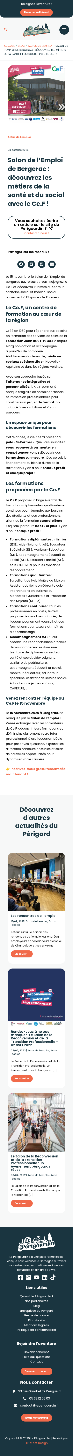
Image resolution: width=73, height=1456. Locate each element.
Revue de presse (36, 1315)
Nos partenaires (36, 1301)
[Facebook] (20, 1277)
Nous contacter (36, 1418)
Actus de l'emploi (19, 137)
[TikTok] (53, 1277)
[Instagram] (28, 1277)
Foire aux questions (36, 1357)
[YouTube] (37, 1277)
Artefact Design (37, 1443)
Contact (36, 1361)
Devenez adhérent (36, 12)
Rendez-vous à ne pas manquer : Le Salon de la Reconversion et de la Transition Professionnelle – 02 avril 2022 (34, 1038)
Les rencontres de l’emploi (33, 915)
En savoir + (22, 953)
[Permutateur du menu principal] (64, 30)
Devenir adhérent (36, 1352)
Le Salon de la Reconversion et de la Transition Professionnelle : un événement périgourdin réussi (34, 1163)
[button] (5, 30)
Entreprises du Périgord (36, 1311)
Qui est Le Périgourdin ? (36, 1296)
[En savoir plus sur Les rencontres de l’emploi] (36, 882)
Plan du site (36, 1320)
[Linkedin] (45, 1277)
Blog (36, 1306)
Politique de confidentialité (36, 1330)
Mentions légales (36, 1325)
